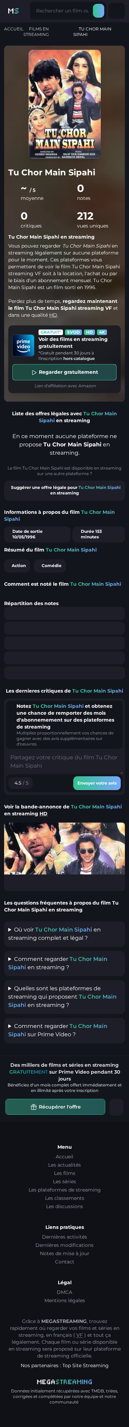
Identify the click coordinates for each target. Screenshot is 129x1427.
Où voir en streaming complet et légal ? (54, 933)
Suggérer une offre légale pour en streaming (66, 490)
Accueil (13, 28)
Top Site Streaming (85, 1365)
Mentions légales (64, 1300)
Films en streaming (36, 31)
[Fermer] (116, 1107)
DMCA (64, 1292)
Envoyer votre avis (97, 783)
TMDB (97, 1390)
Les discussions (64, 1206)
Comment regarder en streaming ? (57, 963)
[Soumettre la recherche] (98, 11)
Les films (64, 1173)
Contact (64, 1262)
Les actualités (64, 1165)
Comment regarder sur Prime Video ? (57, 1030)
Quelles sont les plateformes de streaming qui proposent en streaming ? (62, 996)
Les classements (64, 1198)
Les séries (64, 1181)
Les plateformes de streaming (65, 1190)
